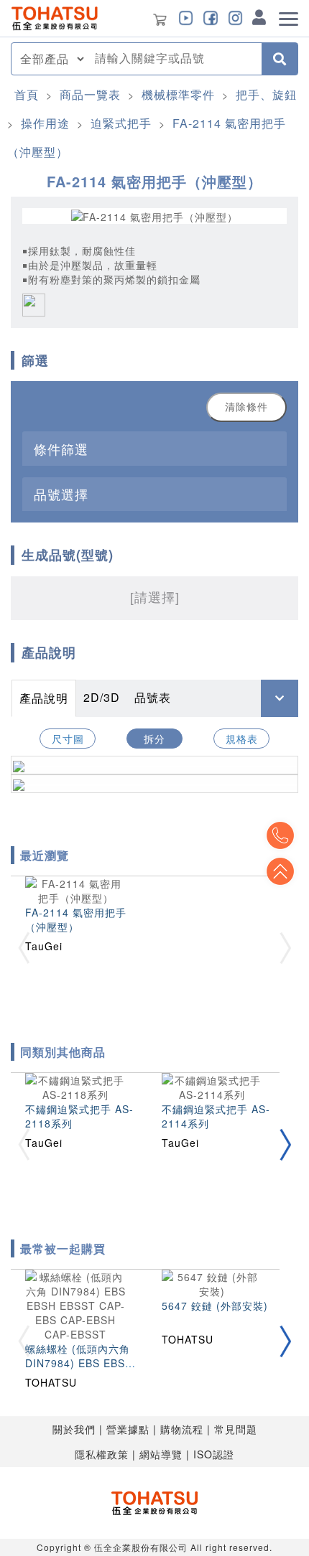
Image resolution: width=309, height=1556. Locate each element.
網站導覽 (161, 1454)
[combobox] (174, 59)
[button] (285, 1144)
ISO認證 (213, 1454)
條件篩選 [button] (61, 448)
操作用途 (45, 123)
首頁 (26, 94)
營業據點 (127, 1429)
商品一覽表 (90, 94)
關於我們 (74, 1429)
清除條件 (246, 407)
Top (280, 871)
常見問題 (235, 1429)
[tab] (154, 448)
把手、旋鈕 (266, 94)
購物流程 (181, 1429)
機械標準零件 (178, 94)
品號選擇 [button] (61, 493)
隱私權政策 (102, 1454)
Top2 (280, 835)
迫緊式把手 (121, 123)
